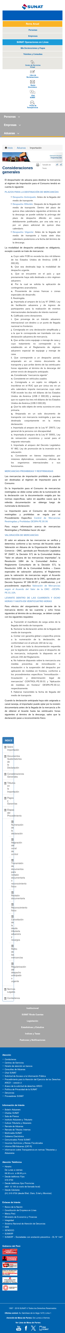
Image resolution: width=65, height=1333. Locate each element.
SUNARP (9, 1233)
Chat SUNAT (10, 1072)
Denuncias (9, 1092)
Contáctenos (10, 1059)
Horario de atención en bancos (18, 1065)
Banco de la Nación (14, 1206)
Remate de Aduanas (14, 1126)
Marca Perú (10, 1213)
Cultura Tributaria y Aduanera (18, 1122)
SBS (7, 1226)
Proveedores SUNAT (14, 1096)
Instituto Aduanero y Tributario (18, 1119)
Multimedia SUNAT (13, 1132)
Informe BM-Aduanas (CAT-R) (18, 1146)
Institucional (33, 1008)
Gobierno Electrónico (14, 1136)
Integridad (9, 1220)
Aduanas (21, 147)
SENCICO (9, 1230)
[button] (32, 117)
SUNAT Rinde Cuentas (32, 1014)
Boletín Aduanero (13, 1109)
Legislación (32, 1020)
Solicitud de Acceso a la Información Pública (25, 1075)
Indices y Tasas (32, 1033)
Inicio (10, 147)
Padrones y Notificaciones (32, 1039)
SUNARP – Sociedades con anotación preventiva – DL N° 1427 (34, 1236)
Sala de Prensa (12, 1116)
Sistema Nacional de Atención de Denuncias (25, 1223)
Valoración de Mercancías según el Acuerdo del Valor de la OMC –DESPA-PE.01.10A (32, 589)
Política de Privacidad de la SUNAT (21, 1089)
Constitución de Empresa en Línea (20, 1210)
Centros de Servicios (14, 1062)
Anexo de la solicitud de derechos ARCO (23, 1085)
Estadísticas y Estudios (32, 1027)
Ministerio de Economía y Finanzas (21, 1216)
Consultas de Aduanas (15, 1069)
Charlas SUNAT (12, 1112)
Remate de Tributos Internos (18, 1129)
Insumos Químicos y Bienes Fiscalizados (24, 1142)
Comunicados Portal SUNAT (18, 1139)
